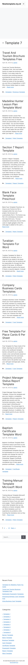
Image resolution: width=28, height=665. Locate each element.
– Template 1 (6, 614)
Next (13, 528)
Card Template (17, 322)
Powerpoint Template (9, 648)
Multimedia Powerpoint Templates (13, 594)
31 (9, 528)
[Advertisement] (14, 22)
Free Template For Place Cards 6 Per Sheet (14, 334)
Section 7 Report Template (13, 149)
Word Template (18, 138)
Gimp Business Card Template (11, 601)
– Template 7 (6, 630)
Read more (10, 87)
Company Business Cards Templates (12, 288)
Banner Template (7, 635)
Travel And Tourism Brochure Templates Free (13, 56)
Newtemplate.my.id (11, 4)
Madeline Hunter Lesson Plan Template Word (12, 104)
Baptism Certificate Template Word (12, 431)
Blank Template (18, 231)
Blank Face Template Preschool (9, 195)
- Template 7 (8, 92)
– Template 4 (6, 622)
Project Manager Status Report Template (12, 381)
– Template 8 (6, 632)
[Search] (23, 537)
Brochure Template (19, 92)
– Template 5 (6, 624)
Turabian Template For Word (10, 244)
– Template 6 (6, 627)
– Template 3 (6, 619)
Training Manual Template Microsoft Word (12, 484)
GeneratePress (14, 662)
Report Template (18, 183)
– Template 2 (6, 616)
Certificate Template (8, 645)
